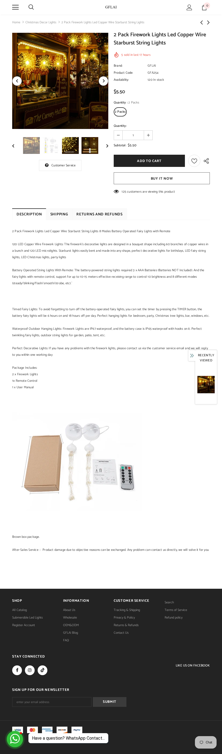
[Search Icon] (31, 7)
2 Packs (120, 111)
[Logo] (111, 7)
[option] (60, 81)
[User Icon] (189, 7)
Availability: (121, 79)
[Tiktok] (42, 670)
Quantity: (120, 125)
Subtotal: (120, 145)
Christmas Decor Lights (40, 22)
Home (16, 22)
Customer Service (63, 165)
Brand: (118, 65)
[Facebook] (17, 670)
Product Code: (123, 72)
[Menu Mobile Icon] (15, 7)
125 (124, 191)
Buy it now (162, 179)
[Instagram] (30, 670)
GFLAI (152, 65)
